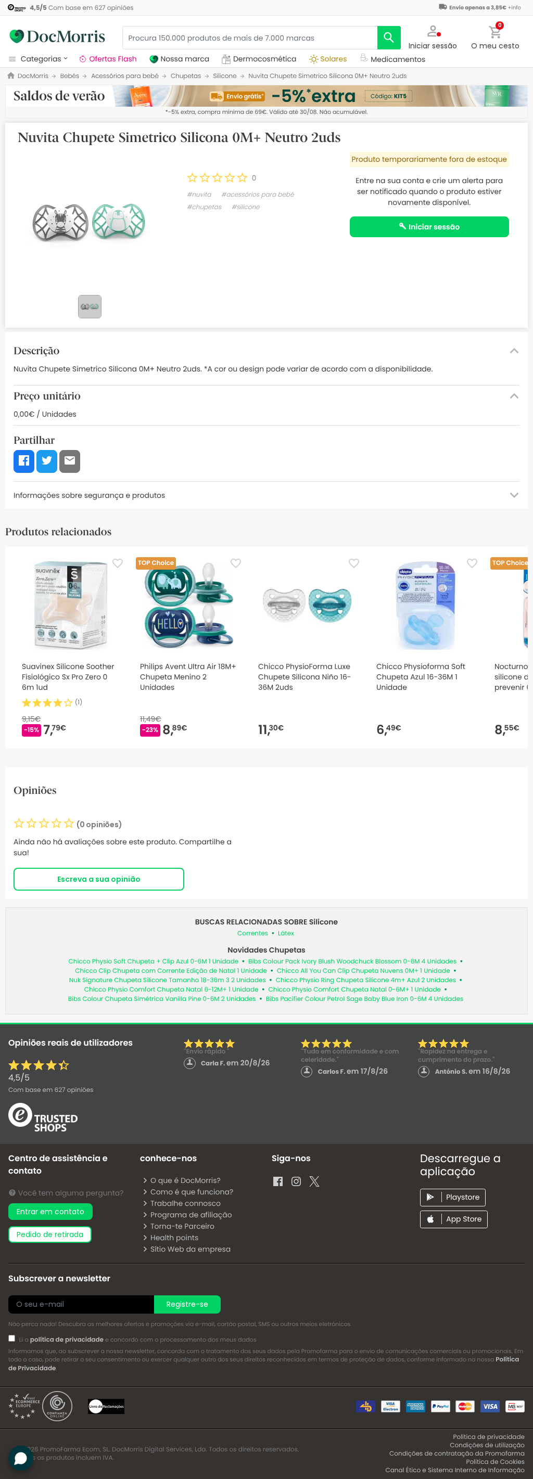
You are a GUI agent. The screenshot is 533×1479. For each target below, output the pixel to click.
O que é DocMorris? (185, 1180)
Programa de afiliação (191, 1215)
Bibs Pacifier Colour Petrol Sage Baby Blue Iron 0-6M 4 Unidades (365, 999)
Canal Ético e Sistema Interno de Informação (455, 1470)
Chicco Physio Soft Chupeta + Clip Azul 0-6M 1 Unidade (154, 961)
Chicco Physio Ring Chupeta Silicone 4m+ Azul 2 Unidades (366, 980)
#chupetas (204, 207)
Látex (286, 933)
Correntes (252, 933)
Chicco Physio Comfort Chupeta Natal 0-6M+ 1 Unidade (355, 989)
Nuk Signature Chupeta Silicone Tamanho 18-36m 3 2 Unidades (167, 980)
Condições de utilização (487, 1445)
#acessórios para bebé (257, 194)
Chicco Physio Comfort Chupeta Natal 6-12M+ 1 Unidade (171, 989)
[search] (389, 37)
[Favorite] (117, 563)
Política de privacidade (489, 1437)
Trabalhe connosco (185, 1203)
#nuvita (199, 194)
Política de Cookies (495, 1462)
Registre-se (187, 1304)
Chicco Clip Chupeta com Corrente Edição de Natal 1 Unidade (171, 971)
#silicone (245, 207)
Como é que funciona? (191, 1192)
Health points (174, 1237)
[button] (433, 36)
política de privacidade (67, 1339)
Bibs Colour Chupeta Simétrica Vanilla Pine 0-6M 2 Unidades (162, 999)
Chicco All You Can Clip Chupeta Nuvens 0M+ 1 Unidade (363, 971)
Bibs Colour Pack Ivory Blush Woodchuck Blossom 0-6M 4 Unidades (352, 961)
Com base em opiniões (50, 1090)
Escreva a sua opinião (99, 879)
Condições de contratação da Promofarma (457, 1453)
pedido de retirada (50, 1234)
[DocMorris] (57, 36)
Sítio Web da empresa (190, 1249)
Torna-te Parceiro (182, 1226)
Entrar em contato (50, 1211)
